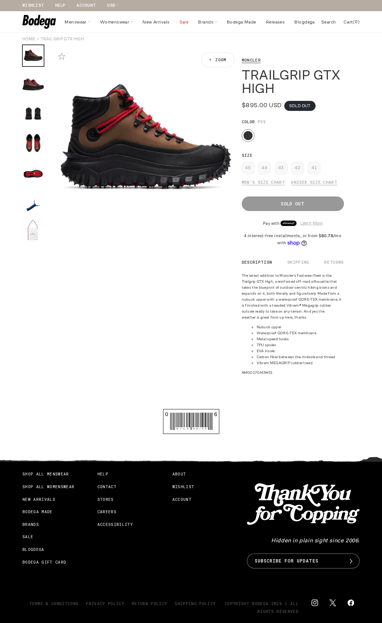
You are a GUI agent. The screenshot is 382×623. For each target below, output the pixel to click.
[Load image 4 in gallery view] (33, 143)
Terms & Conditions (54, 603)
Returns (334, 262)
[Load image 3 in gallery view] (33, 114)
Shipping (298, 262)
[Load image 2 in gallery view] (33, 85)
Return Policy (149, 603)
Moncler (251, 60)
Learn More (311, 223)
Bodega (260, 603)
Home (28, 38)
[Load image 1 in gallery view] (33, 55)
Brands (30, 524)
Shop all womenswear (48, 486)
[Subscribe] (351, 561)
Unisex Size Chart (314, 182)
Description (257, 262)
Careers (106, 511)
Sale (27, 536)
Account (86, 5)
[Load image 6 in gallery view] (33, 201)
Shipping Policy (195, 603)
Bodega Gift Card (44, 562)
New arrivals (38, 499)
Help (60, 5)
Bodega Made (37, 511)
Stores (105, 499)
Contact (106, 486)
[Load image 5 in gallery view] (33, 172)
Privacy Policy (105, 603)
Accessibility (115, 524)
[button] (77, 22)
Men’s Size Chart (263, 182)
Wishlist (33, 5)
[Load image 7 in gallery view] (33, 230)
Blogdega (33, 549)
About (179, 474)
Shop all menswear (45, 474)
